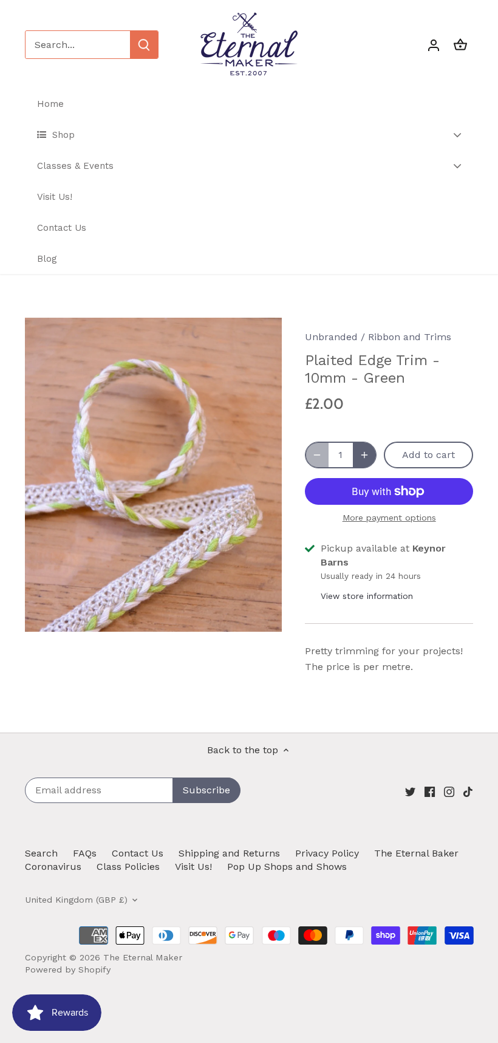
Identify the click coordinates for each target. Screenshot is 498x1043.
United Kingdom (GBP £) (76, 900)
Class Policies (128, 866)
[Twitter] (410, 791)
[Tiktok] (468, 791)
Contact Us (137, 853)
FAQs (85, 853)
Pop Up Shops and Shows (287, 866)
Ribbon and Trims (409, 337)
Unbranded (331, 337)
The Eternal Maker (142, 957)
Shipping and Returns (229, 853)
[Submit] (144, 44)
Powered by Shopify (68, 969)
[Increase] (364, 455)
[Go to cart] (460, 44)
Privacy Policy (327, 853)
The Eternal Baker (416, 853)
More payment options (389, 517)
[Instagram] (449, 791)
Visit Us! (193, 866)
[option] (153, 475)
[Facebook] (430, 791)
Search (41, 853)
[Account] (433, 44)
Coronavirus (53, 866)
